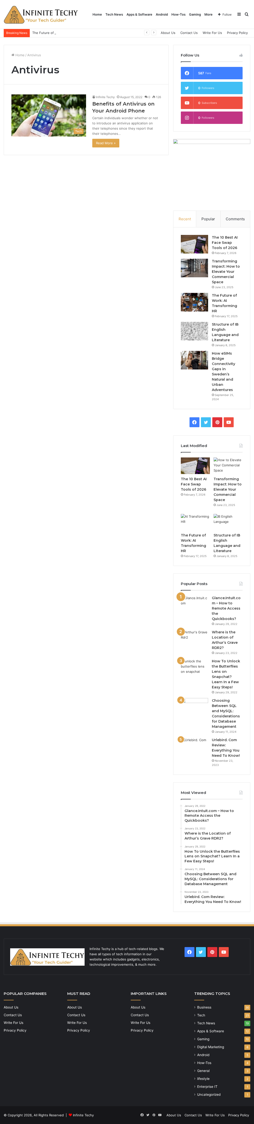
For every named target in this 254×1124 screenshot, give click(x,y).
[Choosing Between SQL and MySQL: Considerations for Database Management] (194, 707)
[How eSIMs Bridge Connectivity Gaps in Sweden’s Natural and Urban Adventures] (194, 360)
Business (204, 1007)
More (208, 14)
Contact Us (189, 33)
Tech (201, 1015)
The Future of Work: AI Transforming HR (63, 33)
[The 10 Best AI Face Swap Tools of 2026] (194, 244)
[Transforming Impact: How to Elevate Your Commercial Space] (194, 268)
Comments (235, 219)
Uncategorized (209, 1094)
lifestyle (203, 1079)
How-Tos (178, 14)
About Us (168, 33)
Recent (185, 219)
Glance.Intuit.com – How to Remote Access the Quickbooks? (226, 608)
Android (162, 14)
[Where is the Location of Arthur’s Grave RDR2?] (194, 639)
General (203, 1071)
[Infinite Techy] (41, 14)
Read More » (106, 143)
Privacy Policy (237, 33)
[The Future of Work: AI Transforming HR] (194, 302)
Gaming (195, 14)
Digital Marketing (210, 1047)
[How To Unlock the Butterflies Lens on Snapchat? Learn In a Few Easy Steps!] (194, 668)
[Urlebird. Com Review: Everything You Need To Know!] (194, 746)
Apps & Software (139, 14)
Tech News (114, 14)
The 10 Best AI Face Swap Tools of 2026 (225, 242)
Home (97, 14)
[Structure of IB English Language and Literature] (194, 331)
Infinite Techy (83, 1115)
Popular (208, 219)
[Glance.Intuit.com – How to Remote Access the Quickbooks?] (194, 604)
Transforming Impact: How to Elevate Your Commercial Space (226, 271)
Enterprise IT (207, 1087)
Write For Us (212, 33)
